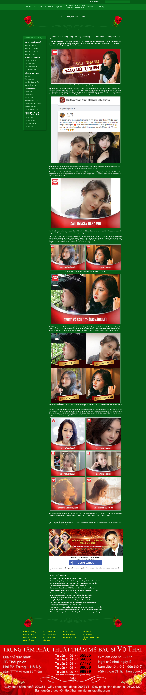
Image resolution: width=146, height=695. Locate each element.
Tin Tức (90, 7)
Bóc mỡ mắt (29, 97)
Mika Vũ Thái (39, 7)
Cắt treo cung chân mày (33, 103)
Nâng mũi (49, 7)
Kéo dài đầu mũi (30, 70)
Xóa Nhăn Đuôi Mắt (31, 109)
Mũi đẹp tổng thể (33, 58)
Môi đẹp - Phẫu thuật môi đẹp (32, 114)
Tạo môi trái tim (30, 121)
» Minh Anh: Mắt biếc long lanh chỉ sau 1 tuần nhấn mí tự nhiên (70, 595)
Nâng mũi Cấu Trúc (31, 51)
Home (28, 7)
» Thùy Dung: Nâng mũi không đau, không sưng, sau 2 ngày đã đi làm (72, 602)
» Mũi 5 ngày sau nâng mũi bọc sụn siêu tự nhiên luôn (67, 578)
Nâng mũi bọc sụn (31, 45)
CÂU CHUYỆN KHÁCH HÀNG (80, 6)
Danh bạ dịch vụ (69, 6)
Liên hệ (101, 7)
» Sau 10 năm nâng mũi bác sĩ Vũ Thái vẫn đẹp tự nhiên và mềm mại (72, 588)
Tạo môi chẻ (29, 127)
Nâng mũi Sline (30, 54)
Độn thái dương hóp (32, 82)
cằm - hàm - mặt (32, 73)
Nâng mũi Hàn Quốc (32, 48)
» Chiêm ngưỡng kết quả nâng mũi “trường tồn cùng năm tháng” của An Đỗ (74, 581)
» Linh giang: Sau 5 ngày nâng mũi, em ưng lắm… (66, 604)
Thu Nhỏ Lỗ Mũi (30, 64)
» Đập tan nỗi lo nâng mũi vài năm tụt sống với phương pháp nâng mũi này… (75, 612)
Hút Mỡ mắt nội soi (31, 100)
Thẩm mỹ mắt (31, 89)
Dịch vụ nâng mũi (33, 42)
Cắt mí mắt (28, 91)
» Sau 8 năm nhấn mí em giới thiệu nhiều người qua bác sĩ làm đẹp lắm (73, 583)
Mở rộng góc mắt (30, 106)
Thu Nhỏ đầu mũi (31, 67)
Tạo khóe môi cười (31, 124)
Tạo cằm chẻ (29, 79)
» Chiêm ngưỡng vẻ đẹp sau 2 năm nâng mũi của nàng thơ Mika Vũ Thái (73, 590)
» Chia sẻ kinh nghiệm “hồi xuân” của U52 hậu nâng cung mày (70, 597)
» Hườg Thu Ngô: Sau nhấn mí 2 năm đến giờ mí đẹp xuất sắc (70, 600)
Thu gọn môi (29, 118)
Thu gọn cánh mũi (31, 61)
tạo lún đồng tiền (30, 85)
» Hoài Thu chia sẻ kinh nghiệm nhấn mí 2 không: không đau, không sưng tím (75, 607)
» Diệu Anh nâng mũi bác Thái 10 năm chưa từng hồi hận (68, 585)
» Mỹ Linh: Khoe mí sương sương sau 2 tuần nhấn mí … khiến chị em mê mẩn (75, 609)
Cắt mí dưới (29, 94)
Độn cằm (59, 7)
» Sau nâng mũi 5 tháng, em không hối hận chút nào (66, 593)
